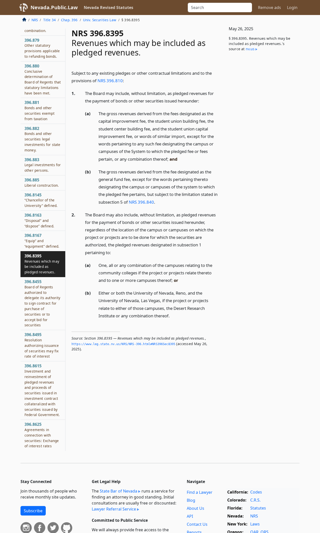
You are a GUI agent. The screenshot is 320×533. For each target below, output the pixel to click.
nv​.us (250, 48)
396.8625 (41, 435)
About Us (195, 508)
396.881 (39, 110)
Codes (256, 492)
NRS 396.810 (110, 80)
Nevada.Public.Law (54, 7)
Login (292, 7)
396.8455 (42, 303)
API (190, 516)
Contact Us (197, 524)
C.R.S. (255, 500)
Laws (255, 524)
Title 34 (49, 19)
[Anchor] (127, 80)
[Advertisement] (262, 138)
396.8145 (41, 200)
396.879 (42, 48)
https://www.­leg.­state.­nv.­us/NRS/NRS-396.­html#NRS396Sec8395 (123, 344)
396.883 (42, 165)
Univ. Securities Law (99, 19)
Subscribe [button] (33, 511)
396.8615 (42, 390)
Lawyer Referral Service (114, 509)
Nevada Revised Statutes (108, 7)
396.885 (41, 182)
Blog (191, 500)
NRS (35, 19)
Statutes (258, 508)
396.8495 (41, 345)
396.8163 (39, 220)
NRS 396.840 (141, 202)
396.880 (42, 79)
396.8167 (41, 241)
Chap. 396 (69, 19)
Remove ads (269, 7)
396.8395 (41, 263)
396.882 (42, 139)
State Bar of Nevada (118, 491)
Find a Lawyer (199, 492)
